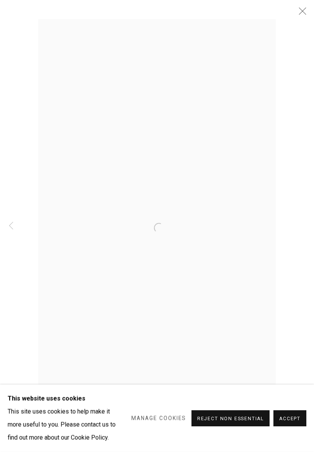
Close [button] (300, 13)
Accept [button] (290, 418)
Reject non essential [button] (230, 418)
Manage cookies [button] (158, 418)
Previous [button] (11, 226)
